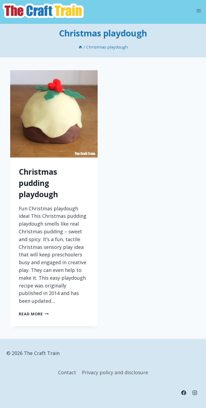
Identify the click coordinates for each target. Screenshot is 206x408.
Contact (67, 372)
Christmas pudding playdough (38, 183)
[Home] (80, 47)
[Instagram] (195, 393)
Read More (34, 313)
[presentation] (54, 114)
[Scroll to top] (191, 382)
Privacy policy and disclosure (115, 372)
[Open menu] (199, 10)
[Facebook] (184, 393)
